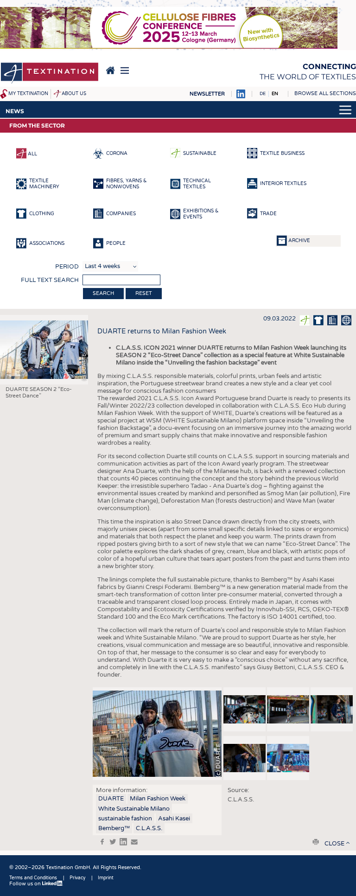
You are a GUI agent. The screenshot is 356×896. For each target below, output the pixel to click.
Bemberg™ (114, 828)
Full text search (50, 280)
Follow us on (25, 884)
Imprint (106, 878)
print (315, 841)
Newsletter (207, 94)
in (123, 841)
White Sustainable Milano (134, 809)
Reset (143, 293)
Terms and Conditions (33, 878)
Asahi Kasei (174, 818)
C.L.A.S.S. (149, 828)
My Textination (28, 93)
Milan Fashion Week (157, 798)
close (334, 843)
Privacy (77, 878)
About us (74, 93)
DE (263, 93)
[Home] (49, 74)
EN (275, 93)
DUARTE (111, 798)
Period (67, 266)
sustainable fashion (125, 818)
